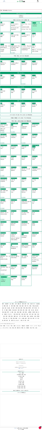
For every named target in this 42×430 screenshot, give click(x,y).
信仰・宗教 (5, 316)
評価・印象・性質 (17, 314)
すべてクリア (21, 365)
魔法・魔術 (19, 312)
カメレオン (19, 325)
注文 (10, 327)
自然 (28, 303)
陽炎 (4, 325)
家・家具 (13, 308)
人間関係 (29, 312)
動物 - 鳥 (19, 303)
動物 (17, 305)
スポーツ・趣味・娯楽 (22, 318)
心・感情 (11, 312)
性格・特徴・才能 (21, 310)
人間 (16, 303)
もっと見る (12, 52)
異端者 (27, 327)
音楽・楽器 (21, 305)
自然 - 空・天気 (23, 320)
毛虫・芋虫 (32, 327)
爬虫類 (10, 310)
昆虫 (38, 314)
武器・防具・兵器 (24, 314)
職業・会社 (16, 316)
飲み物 (8, 308)
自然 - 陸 (36, 310)
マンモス (8, 325)
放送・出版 (4, 308)
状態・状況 (11, 316)
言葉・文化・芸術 (31, 318)
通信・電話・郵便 (14, 318)
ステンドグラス (6, 327)
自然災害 (7, 303)
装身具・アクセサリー (8, 314)
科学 (28, 320)
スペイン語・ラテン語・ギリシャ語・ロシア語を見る (21, 114)
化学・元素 (31, 314)
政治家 (27, 325)
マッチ (31, 325)
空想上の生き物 (35, 305)
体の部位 (31, 316)
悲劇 (15, 325)
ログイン (4, 1)
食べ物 (32, 310)
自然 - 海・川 (32, 303)
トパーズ (35, 325)
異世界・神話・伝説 (22, 374)
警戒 (22, 327)
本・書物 (6, 310)
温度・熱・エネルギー (15, 320)
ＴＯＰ (15, 428)
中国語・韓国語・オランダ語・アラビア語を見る (21, 118)
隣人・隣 (14, 327)
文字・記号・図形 (22, 316)
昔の (12, 325)
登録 (19, 368)
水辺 (36, 327)
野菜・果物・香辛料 (27, 308)
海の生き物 (14, 310)
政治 (15, 312)
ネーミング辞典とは (21, 392)
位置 (29, 310)
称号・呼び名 (34, 308)
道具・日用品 (36, 316)
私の (1, 325)
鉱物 (26, 310)
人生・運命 (12, 303)
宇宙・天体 (5, 318)
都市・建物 (13, 305)
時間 (22, 377)
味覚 (35, 314)
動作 (3, 303)
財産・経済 (24, 303)
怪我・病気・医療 (19, 308)
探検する (23, 325)
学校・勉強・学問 (5, 312)
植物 (28, 316)
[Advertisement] (21, 6)
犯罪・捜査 (25, 312)
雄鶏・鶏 (18, 327)
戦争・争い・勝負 (28, 305)
